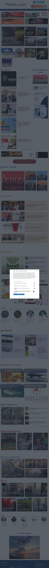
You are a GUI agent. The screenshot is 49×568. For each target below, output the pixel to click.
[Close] (37, 271)
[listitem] (24, 281)
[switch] (34, 283)
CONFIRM (19, 294)
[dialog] (24, 284)
